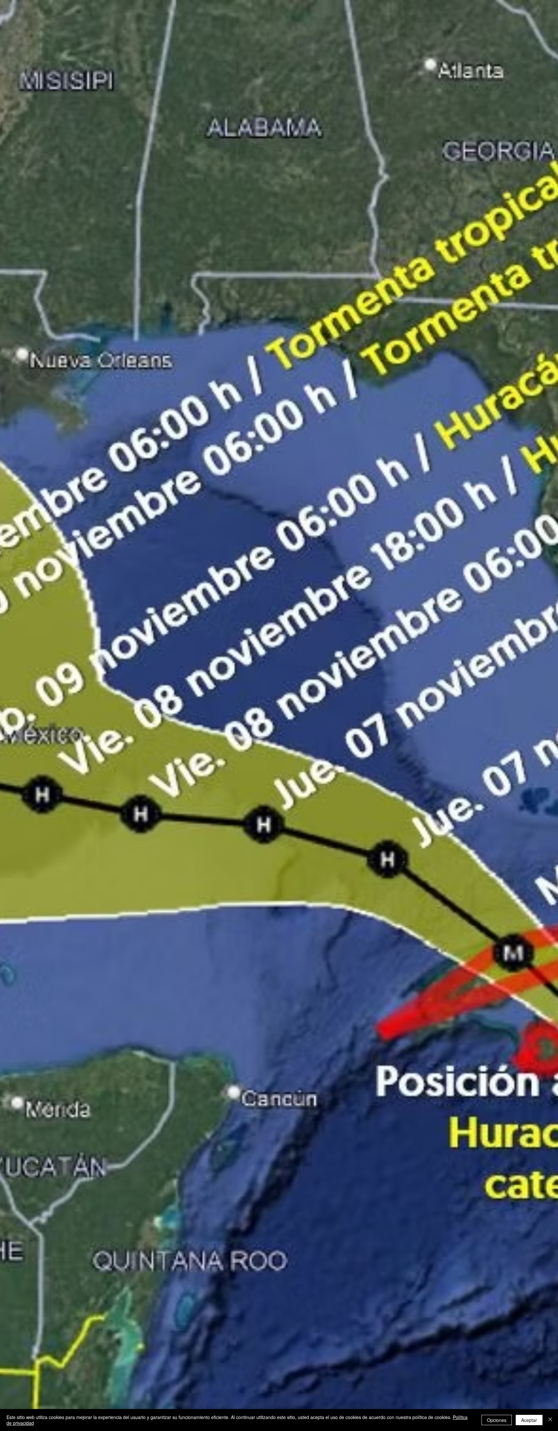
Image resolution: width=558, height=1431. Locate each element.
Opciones (496, 1420)
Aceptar (529, 1420)
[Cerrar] (550, 1420)
